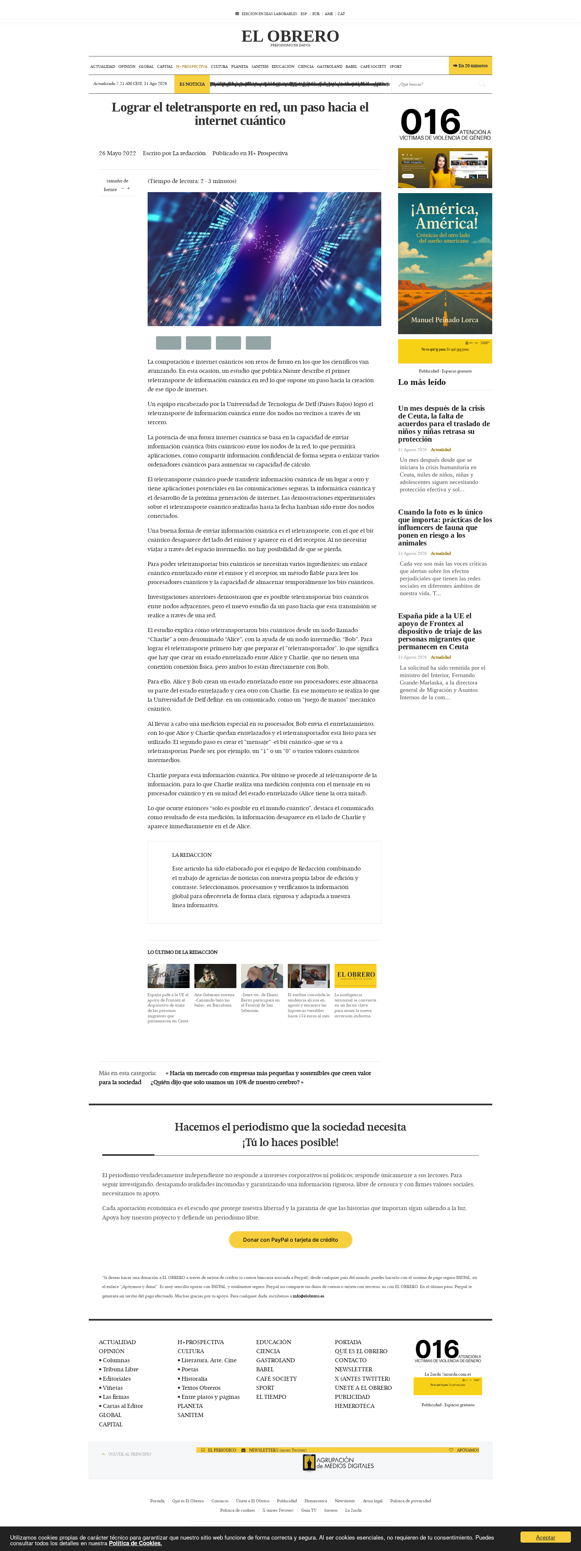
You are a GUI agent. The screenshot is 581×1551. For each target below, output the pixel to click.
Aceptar (545, 1537)
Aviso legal (373, 1501)
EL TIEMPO (271, 1396)
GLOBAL (110, 1414)
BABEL (265, 1369)
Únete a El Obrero (252, 1501)
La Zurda (353, 1510)
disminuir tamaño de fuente (122, 187)
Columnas (116, 1360)
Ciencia (306, 66)
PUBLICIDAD (352, 1396)
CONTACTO (351, 1360)
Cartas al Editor (123, 1405)
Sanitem (259, 66)
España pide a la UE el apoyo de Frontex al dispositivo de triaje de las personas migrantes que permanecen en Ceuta (440, 631)
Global (146, 66)
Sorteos (331, 1510)
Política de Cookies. (135, 1543)
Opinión (126, 66)
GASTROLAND (275, 1360)
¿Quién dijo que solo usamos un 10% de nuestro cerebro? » (227, 1081)
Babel (351, 66)
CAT (341, 13)
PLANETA (190, 1405)
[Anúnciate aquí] (445, 165)
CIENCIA (268, 1350)
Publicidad (287, 1501)
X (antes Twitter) (291, 1450)
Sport (396, 66)
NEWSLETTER (353, 1369)
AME (329, 13)
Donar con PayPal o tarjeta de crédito (290, 1239)
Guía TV (308, 1510)
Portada (157, 1501)
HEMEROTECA (355, 1405)
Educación (283, 66)
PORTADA (348, 1341)
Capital (165, 66)
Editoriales (117, 1378)
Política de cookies (237, 1510)
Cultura (219, 66)
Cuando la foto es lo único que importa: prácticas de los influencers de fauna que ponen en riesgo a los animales (445, 527)
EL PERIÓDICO (221, 1450)
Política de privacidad (410, 1501)
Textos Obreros (201, 1387)
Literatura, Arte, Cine (209, 1360)
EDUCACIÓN (273, 1341)
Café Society (373, 66)
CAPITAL (110, 1424)
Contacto (219, 1501)
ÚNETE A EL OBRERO (363, 1387)
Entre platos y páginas (211, 1396)
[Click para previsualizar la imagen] (264, 259)
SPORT (265, 1387)
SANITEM (190, 1414)
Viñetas (113, 1387)
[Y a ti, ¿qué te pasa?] (445, 348)
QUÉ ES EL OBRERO (361, 1350)
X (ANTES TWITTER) (362, 1378)
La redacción (189, 152)
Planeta (239, 66)
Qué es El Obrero (188, 1501)
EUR (315, 13)
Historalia (194, 1378)
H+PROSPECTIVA (201, 1341)
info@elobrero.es (308, 1296)
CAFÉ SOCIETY (276, 1378)
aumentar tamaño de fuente (128, 187)
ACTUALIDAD (117, 1341)
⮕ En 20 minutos (470, 65)
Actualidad (102, 66)
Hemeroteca (316, 1501)
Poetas (190, 1369)
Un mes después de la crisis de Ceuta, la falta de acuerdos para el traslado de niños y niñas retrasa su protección (444, 423)
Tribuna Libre (121, 1369)
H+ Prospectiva (191, 66)
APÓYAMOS (467, 1450)
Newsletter (345, 1501)
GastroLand (329, 66)
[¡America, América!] (445, 261)
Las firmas (116, 1396)
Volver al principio (129, 1454)
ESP (304, 13)
